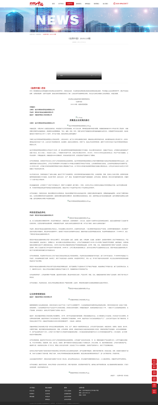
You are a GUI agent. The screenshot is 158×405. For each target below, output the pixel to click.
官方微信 (154, 366)
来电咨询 (154, 372)
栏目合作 (154, 361)
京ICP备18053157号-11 (61, 403)
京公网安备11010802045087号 (73, 403)
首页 (53, 3)
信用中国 (32, 34)
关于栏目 (61, 3)
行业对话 (47, 393)
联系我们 (96, 3)
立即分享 (154, 385)
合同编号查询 (67, 393)
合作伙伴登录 (67, 399)
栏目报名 (154, 391)
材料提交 (87, 3)
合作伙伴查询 (67, 396)
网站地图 (32, 396)
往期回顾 (38, 34)
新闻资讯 (78, 3)
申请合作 (47, 396)
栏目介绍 (32, 390)
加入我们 (105, 3)
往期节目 (69, 3)
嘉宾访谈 (47, 390)
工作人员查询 (67, 390)
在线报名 (154, 379)
